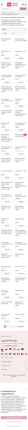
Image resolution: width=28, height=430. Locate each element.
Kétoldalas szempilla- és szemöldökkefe (6, 76)
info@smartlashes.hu (11, 346)
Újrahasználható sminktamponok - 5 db (7, 243)
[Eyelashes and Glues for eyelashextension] (22, 349)
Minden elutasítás (13, 426)
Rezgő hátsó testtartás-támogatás (20, 195)
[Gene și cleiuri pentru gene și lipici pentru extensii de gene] (10, 354)
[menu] (2, 4)
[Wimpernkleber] (10, 349)
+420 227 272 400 (9, 341)
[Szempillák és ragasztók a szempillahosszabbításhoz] (6, 354)
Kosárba (7, 58)
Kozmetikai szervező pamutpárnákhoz (20, 123)
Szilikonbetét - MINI (20, 51)
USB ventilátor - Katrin (21, 171)
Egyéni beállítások (14, 422)
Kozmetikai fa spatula (6, 171)
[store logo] (12, 4)
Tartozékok (11, 12)
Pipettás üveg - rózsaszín (19, 99)
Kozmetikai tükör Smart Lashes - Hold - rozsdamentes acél (6, 196)
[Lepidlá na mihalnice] (6, 349)
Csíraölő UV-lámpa (20, 314)
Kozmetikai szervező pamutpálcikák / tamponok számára (6, 148)
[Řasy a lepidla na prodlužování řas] (2, 349)
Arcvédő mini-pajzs (20, 266)
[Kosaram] (23, 4)
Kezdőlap (3, 12)
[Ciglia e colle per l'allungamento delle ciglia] (2, 354)
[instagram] (11, 357)
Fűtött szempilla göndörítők (5, 315)
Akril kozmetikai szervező (5, 123)
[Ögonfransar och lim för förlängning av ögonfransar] (14, 354)
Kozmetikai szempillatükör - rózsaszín (5, 292)
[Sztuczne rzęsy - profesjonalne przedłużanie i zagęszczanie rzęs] (18, 349)
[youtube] (6, 357)
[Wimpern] (14, 349)
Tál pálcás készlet (19, 218)
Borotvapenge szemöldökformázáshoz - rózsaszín (7, 100)
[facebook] (2, 357)
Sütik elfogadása (13, 417)
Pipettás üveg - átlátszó (5, 219)
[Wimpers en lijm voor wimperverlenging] (2, 350)
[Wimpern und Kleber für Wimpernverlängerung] (26, 354)
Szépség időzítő (19, 290)
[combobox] (10, 8)
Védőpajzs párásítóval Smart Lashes (20, 76)
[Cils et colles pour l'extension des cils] (18, 354)
